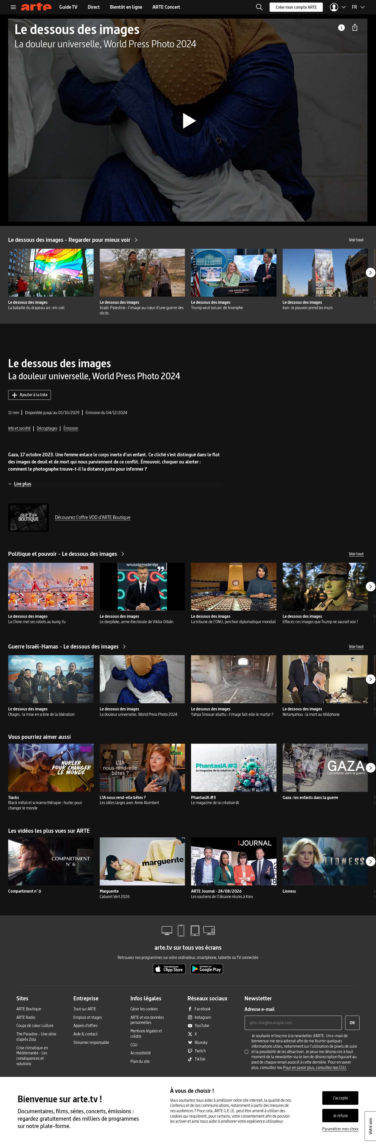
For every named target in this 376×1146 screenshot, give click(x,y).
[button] (259, 7)
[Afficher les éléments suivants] (371, 272)
